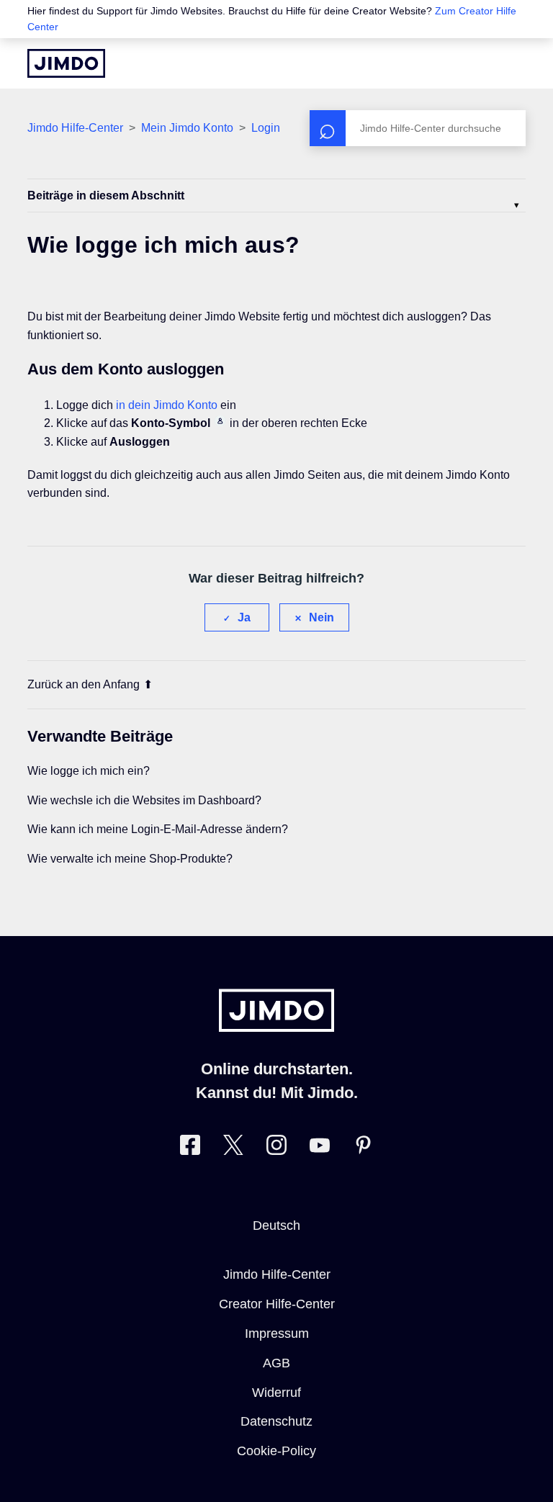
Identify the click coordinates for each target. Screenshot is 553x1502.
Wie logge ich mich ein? (88, 771)
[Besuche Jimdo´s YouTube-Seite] (320, 1148)
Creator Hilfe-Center (277, 1304)
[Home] (66, 63)
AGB (276, 1363)
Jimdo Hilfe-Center (75, 128)
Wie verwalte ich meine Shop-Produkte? (130, 859)
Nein (321, 617)
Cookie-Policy (276, 1451)
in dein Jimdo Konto (166, 405)
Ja (244, 617)
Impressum (277, 1333)
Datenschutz (276, 1421)
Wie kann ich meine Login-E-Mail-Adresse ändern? (157, 829)
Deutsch (276, 1225)
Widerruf (276, 1392)
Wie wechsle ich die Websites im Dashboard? (144, 800)
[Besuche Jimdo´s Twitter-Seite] (233, 1148)
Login (265, 128)
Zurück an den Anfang (83, 684)
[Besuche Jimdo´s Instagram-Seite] (276, 1148)
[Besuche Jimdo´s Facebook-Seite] (190, 1148)
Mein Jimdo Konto (187, 128)
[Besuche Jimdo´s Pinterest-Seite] (363, 1148)
